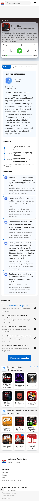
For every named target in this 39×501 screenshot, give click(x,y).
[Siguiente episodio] (35, 50)
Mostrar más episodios (19, 358)
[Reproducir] (19, 50)
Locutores (5, 472)
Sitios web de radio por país (11, 480)
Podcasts (4, 20)
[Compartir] (3, 45)
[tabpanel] (19, 182)
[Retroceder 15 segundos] (11, 50)
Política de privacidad (9, 490)
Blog (3, 477)
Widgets (4, 475)
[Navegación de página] (35, 3)
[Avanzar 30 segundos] (28, 50)
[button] (21, 45)
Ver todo (33, 367)
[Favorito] (6, 45)
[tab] (6, 67)
